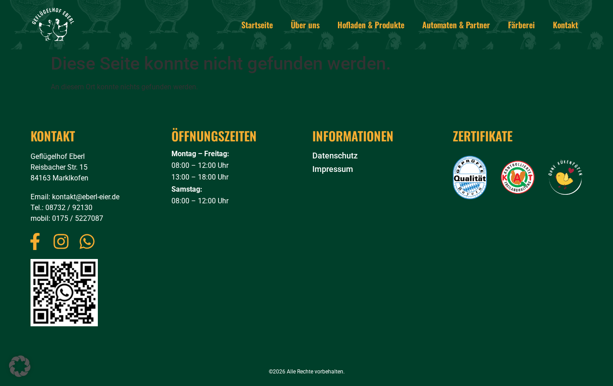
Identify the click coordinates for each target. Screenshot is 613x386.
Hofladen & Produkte (370, 24)
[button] (19, 366)
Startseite (257, 24)
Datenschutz (335, 155)
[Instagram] (61, 241)
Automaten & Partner (456, 24)
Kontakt (565, 24)
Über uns (305, 24)
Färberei (521, 24)
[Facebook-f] (35, 241)
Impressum (332, 169)
